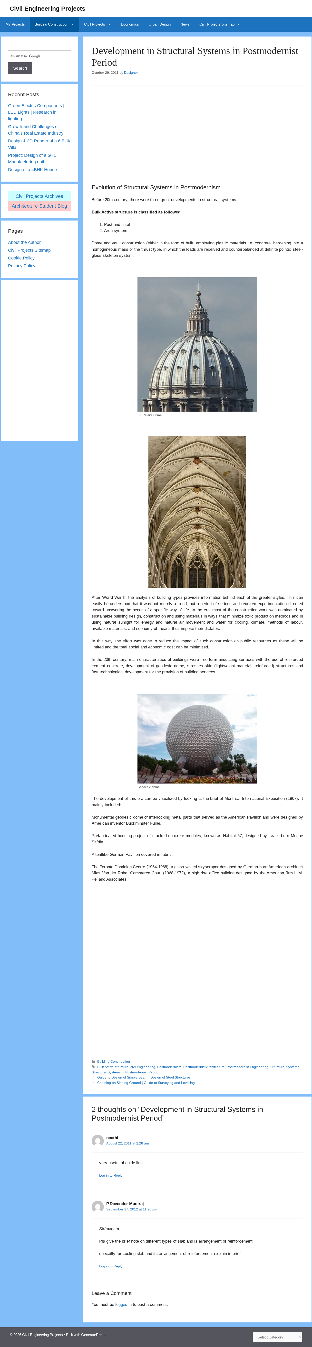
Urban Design (160, 24)
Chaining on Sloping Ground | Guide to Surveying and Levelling (146, 1083)
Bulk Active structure (112, 1067)
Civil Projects (94, 24)
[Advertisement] (197, 129)
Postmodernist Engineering (247, 1067)
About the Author (24, 242)
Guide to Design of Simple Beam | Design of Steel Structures (144, 1077)
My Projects (15, 24)
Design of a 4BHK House (32, 169)
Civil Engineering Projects (47, 8)
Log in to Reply (110, 1175)
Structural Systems (284, 1067)
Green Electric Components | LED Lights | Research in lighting (36, 112)
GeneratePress (93, 1335)
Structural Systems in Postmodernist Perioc (125, 1072)
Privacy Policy (21, 265)
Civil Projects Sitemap (216, 24)
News (185, 24)
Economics (130, 24)
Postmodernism (169, 1067)
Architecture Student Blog (39, 206)
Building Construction (51, 24)
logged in (123, 1304)
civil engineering (142, 1067)
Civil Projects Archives (39, 196)
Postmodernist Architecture (204, 1067)
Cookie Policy (21, 258)
